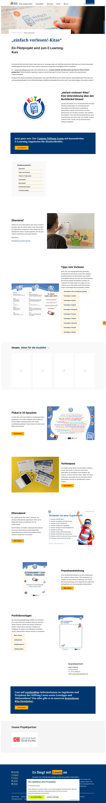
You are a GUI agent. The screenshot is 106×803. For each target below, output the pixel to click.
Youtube (15, 784)
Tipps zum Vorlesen (24, 172)
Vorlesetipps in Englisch (70, 305)
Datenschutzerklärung (34, 793)
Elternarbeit (20, 32)
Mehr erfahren (18, 541)
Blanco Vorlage (18, 635)
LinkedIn (15, 781)
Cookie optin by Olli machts (74, 799)
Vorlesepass (22, 179)
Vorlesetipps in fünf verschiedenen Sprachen (75, 291)
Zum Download (18, 433)
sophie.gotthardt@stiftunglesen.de (78, 674)
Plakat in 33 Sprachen (25, 176)
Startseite (14, 32)
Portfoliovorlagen (24, 190)
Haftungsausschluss (17, 799)
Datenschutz (24, 796)
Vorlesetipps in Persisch (70, 327)
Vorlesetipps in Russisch (70, 314)
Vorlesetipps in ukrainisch (70, 323)
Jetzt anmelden (21, 707)
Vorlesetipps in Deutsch (70, 300)
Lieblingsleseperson (19, 644)
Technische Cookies (35, 785)
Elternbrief (22, 168)
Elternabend (22, 183)
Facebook (15, 778)
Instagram (16, 775)
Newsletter (16, 772)
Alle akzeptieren (36, 797)
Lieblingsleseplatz (18, 649)
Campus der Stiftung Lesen (22, 70)
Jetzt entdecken (21, 147)
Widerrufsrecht (15, 796)
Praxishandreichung (24, 186)
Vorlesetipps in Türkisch (70, 318)
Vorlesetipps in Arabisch (70, 296)
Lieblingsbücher (18, 640)
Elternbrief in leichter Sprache (21, 241)
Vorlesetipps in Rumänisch (70, 309)
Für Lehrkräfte (80, 796)
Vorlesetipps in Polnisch (70, 332)
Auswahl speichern (53, 797)
